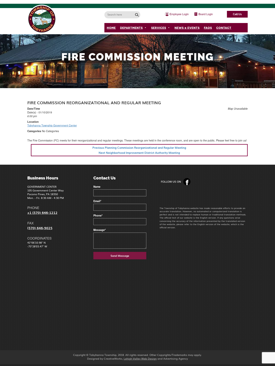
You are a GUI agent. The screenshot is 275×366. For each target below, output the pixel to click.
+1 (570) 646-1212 (42, 212)
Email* (97, 201)
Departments (131, 27)
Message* (99, 230)
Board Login (205, 14)
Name (96, 186)
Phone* (98, 215)
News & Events (187, 27)
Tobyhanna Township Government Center (52, 125)
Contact (223, 27)
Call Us (237, 14)
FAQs (208, 27)
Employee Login (179, 14)
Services (158, 27)
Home (111, 27)
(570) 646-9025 (39, 227)
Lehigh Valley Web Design (140, 358)
